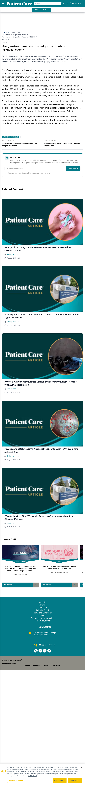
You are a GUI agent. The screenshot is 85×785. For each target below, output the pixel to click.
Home (27, 665)
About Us (42, 602)
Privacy (42, 615)
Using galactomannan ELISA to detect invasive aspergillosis (62, 144)
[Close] (81, 767)
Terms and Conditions (42, 613)
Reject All (74, 780)
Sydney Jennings (13, 254)
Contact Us (42, 607)
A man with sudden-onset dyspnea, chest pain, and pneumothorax (20, 144)
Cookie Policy (32, 776)
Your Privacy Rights (43, 621)
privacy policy (46, 173)
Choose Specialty (40, 10)
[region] (42, 774)
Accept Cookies (59, 780)
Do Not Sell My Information (42, 618)
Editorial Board (42, 610)
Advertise (42, 605)
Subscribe (72, 168)
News (46, 665)
